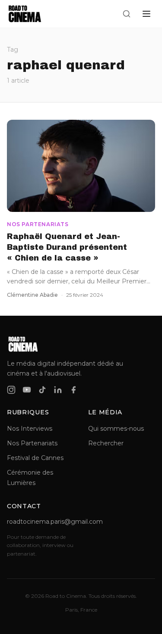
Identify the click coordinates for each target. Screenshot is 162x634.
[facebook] (73, 389)
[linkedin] (58, 389)
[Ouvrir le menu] (146, 13)
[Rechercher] (126, 14)
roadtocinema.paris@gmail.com (40, 521)
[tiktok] (42, 389)
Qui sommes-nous (116, 428)
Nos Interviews (29, 428)
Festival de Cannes (35, 458)
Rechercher (106, 443)
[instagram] (11, 389)
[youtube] (26, 389)
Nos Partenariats (32, 443)
